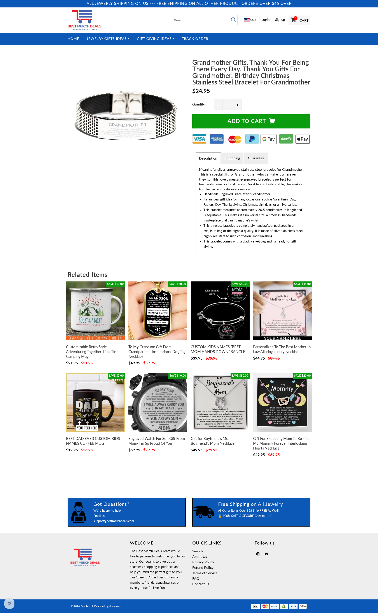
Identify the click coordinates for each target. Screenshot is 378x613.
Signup (280, 19)
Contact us (200, 584)
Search (197, 551)
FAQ (195, 578)
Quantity (198, 104)
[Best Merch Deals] (95, 20)
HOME (73, 38)
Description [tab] (208, 158)
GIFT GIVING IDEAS (154, 38)
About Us (199, 557)
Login (266, 19)
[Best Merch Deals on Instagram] (258, 554)
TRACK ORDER (195, 38)
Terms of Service (204, 573)
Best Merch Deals (90, 606)
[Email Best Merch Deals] (266, 554)
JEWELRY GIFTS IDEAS (107, 38)
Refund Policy (203, 567)
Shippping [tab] (232, 158)
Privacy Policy (203, 562)
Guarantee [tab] (256, 158)
